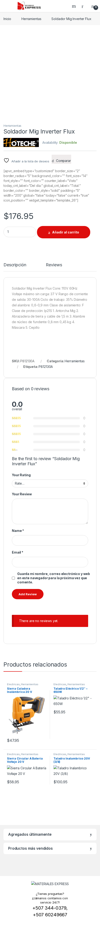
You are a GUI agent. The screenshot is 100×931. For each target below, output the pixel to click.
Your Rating (21, 475)
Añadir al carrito (65, 232)
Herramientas (31, 19)
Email (17, 552)
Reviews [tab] (54, 265)
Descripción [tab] (14, 265)
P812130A (46, 367)
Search (74, 6)
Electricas (13, 684)
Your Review (22, 494)
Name (18, 531)
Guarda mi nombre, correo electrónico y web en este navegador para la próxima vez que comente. (53, 578)
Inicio (7, 19)
